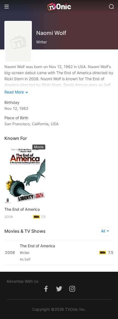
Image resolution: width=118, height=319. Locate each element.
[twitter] (59, 291)
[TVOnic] (59, 6)
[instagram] (72, 291)
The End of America (22, 209)
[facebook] (45, 291)
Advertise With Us (22, 281)
